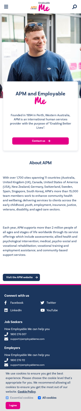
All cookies (49, 397)
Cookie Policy (27, 392)
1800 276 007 (18, 334)
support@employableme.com (27, 339)
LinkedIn (16, 310)
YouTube (52, 310)
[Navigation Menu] (6, 6)
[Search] (74, 6)
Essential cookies (21, 397)
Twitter (51, 302)
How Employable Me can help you (27, 329)
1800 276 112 (17, 360)
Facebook (16, 302)
